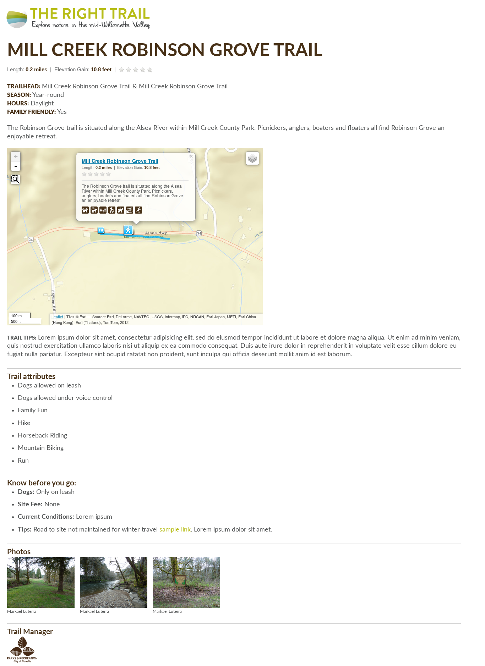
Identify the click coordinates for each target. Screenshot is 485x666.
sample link (175, 530)
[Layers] (252, 158)
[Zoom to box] (15, 179)
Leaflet (57, 316)
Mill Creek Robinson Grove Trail (120, 160)
